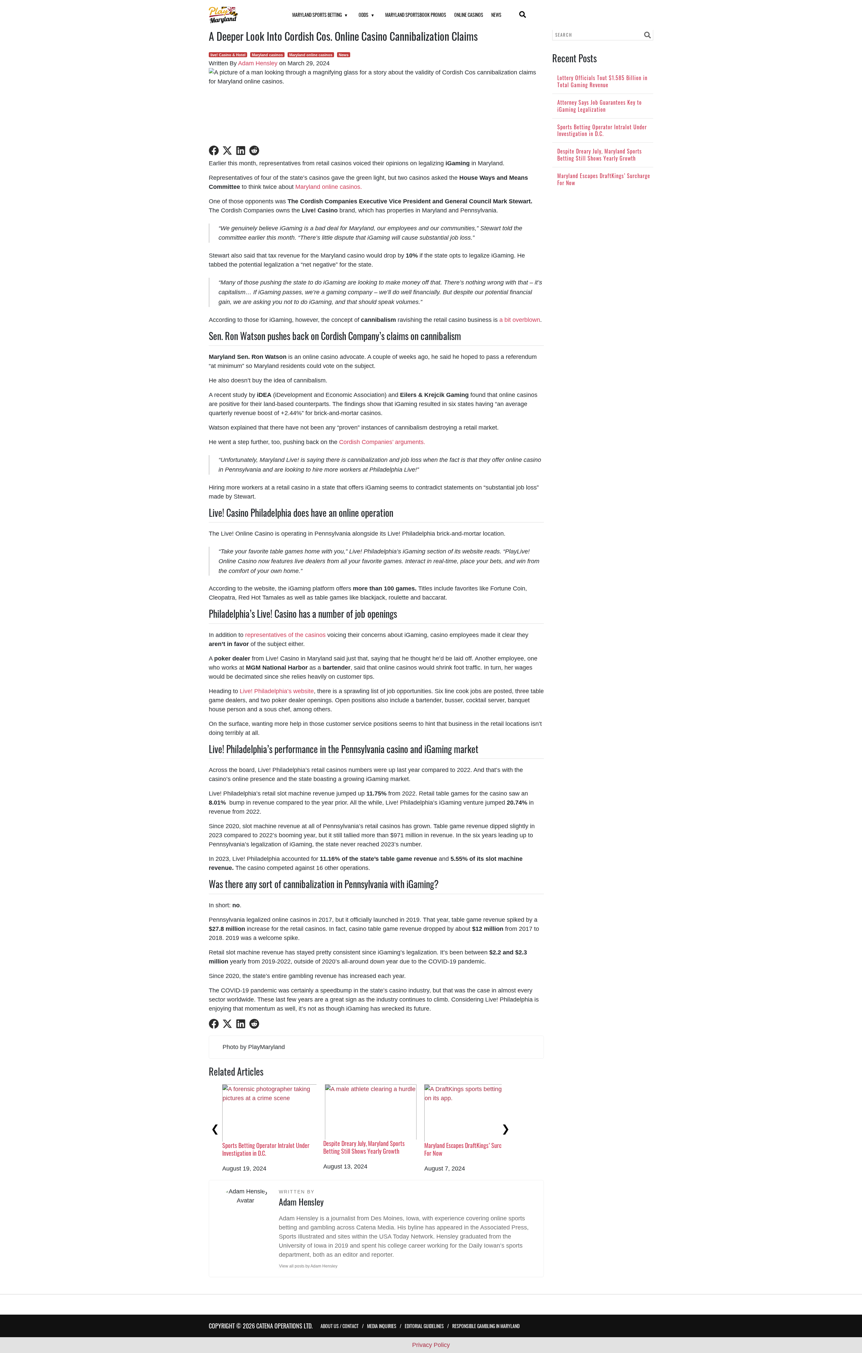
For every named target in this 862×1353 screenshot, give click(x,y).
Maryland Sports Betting (317, 14)
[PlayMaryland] (242, 15)
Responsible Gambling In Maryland (486, 1325)
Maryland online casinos (310, 55)
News (496, 14)
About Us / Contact (340, 1325)
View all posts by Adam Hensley (308, 1266)
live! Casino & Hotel (227, 55)
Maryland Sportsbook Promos (415, 14)
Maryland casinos (267, 55)
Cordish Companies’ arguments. (382, 442)
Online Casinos (468, 14)
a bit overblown (519, 319)
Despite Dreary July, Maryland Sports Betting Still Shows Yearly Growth (364, 1147)
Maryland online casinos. (328, 186)
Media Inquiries (381, 1325)
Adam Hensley (257, 63)
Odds (363, 14)
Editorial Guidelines (424, 1325)
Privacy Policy (431, 1345)
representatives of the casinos (285, 635)
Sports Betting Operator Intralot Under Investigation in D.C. (265, 1149)
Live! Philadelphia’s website (277, 691)
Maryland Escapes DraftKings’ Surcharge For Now (469, 1149)
